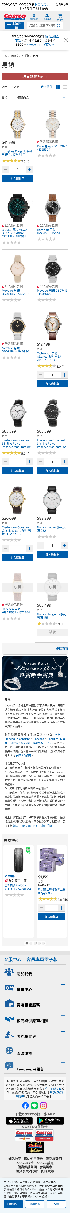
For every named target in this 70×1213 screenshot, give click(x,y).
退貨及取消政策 (27, 1171)
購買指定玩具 (43, 4)
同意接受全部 (15, 1204)
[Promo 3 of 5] (35, 943)
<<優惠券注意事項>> (40, 44)
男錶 (35, 55)
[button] (59, 25)
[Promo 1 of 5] (26, 943)
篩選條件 (47, 87)
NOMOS (38, 743)
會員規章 (46, 1167)
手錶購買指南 (23, 755)
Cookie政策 (25, 1163)
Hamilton (38, 738)
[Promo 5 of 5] (43, 943)
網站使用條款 (33, 1159)
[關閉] (66, 40)
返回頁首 (62, 648)
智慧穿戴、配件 (29, 825)
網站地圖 (14, 1159)
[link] (17, 137)
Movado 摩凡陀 (20, 743)
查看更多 (35, 1204)
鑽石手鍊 (46, 825)
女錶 (15, 825)
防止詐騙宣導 (53, 1089)
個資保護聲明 (27, 1167)
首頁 (4, 55)
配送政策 (47, 1171)
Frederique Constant (17, 738)
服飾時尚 (16, 55)
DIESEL (58, 734)
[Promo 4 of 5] (39, 943)
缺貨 (52, 632)
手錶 (26, 55)
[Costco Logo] (15, 17)
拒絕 (56, 1204)
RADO (49, 743)
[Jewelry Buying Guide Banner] (35, 673)
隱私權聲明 (54, 1159)
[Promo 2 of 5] (30, 943)
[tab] (35, 971)
